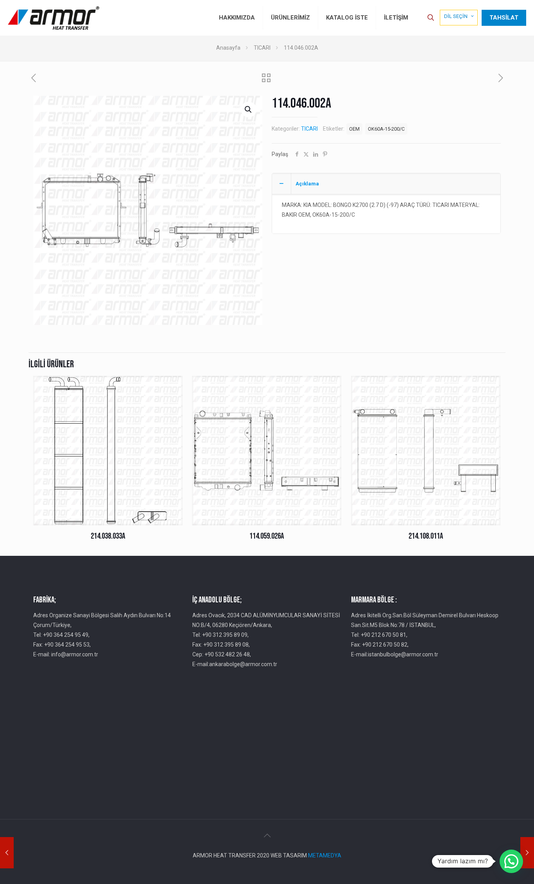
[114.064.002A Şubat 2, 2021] (527, 852)
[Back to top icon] (267, 835)
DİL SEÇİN (456, 16)
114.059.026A (266, 536)
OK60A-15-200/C (386, 129)
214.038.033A (108, 536)
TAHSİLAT (503, 17)
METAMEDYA (324, 855)
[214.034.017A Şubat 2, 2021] (7, 852)
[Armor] (53, 17)
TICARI (262, 48)
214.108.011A (426, 536)
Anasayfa (228, 48)
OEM (354, 129)
